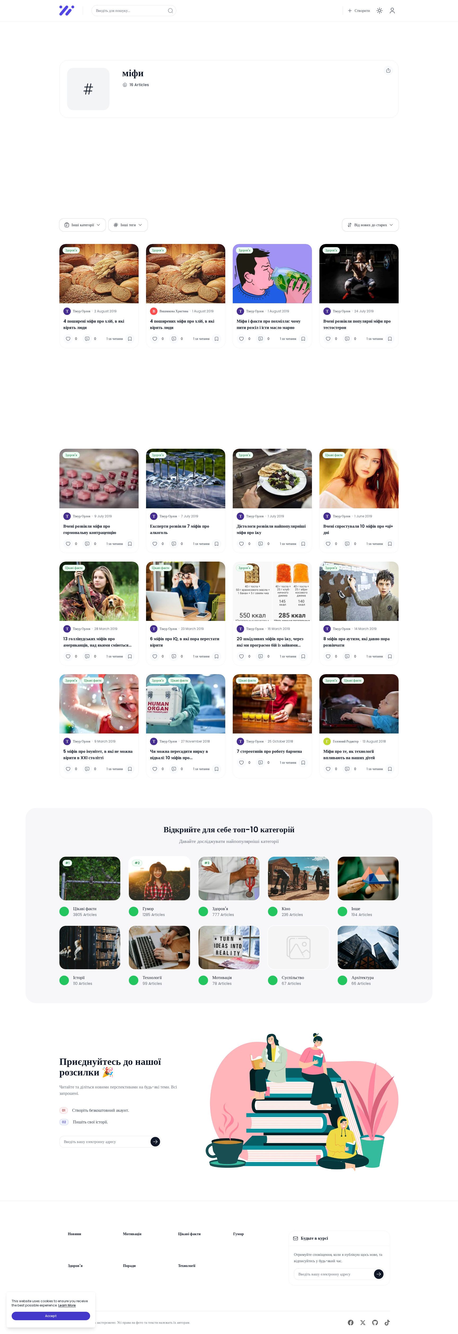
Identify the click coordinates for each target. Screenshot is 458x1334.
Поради (129, 1265)
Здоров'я (71, 250)
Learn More (67, 1305)
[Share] (388, 70)
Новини (74, 1234)
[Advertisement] (218, 38)
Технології (186, 1265)
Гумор (238, 1234)
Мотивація (132, 1234)
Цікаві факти (333, 455)
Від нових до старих (370, 225)
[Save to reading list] (130, 339)
